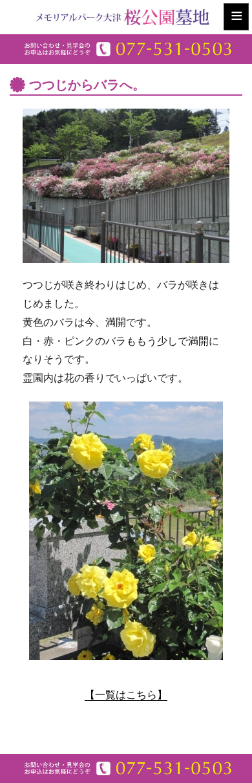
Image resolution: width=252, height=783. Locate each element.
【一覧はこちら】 (126, 694)
